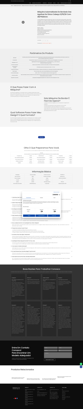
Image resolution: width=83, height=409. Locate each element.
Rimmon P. (29, 277)
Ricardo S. (60, 277)
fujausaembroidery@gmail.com (42, 392)
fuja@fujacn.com (54, 394)
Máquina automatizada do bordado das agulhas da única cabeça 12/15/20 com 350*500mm (50, 5)
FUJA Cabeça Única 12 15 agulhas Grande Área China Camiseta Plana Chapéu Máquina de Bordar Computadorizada (49, 379)
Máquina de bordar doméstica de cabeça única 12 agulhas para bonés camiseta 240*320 (18, 378)
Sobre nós (63, 392)
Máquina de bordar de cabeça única (28, 5)
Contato (63, 399)
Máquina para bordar (17, 5)
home (12, 5)
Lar (62, 389)
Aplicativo (63, 395)
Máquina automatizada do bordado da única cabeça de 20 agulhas (64, 377)
